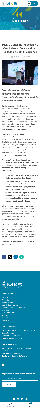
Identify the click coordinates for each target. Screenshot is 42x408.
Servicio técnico (8, 313)
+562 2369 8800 (16, 335)
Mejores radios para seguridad (14, 307)
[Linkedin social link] (15, 257)
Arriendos (5, 310)
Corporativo (6, 297)
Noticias (5, 315)
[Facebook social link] (4, 257)
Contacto (5, 320)
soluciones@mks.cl (14, 338)
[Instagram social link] (18, 399)
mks (15, 57)
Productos (6, 300)
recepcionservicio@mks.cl (17, 356)
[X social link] (10, 257)
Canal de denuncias (9, 318)
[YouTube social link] (22, 399)
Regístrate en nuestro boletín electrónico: (18, 374)
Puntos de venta (8, 302)
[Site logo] (9, 3)
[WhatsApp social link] (21, 257)
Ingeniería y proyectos (10, 305)
